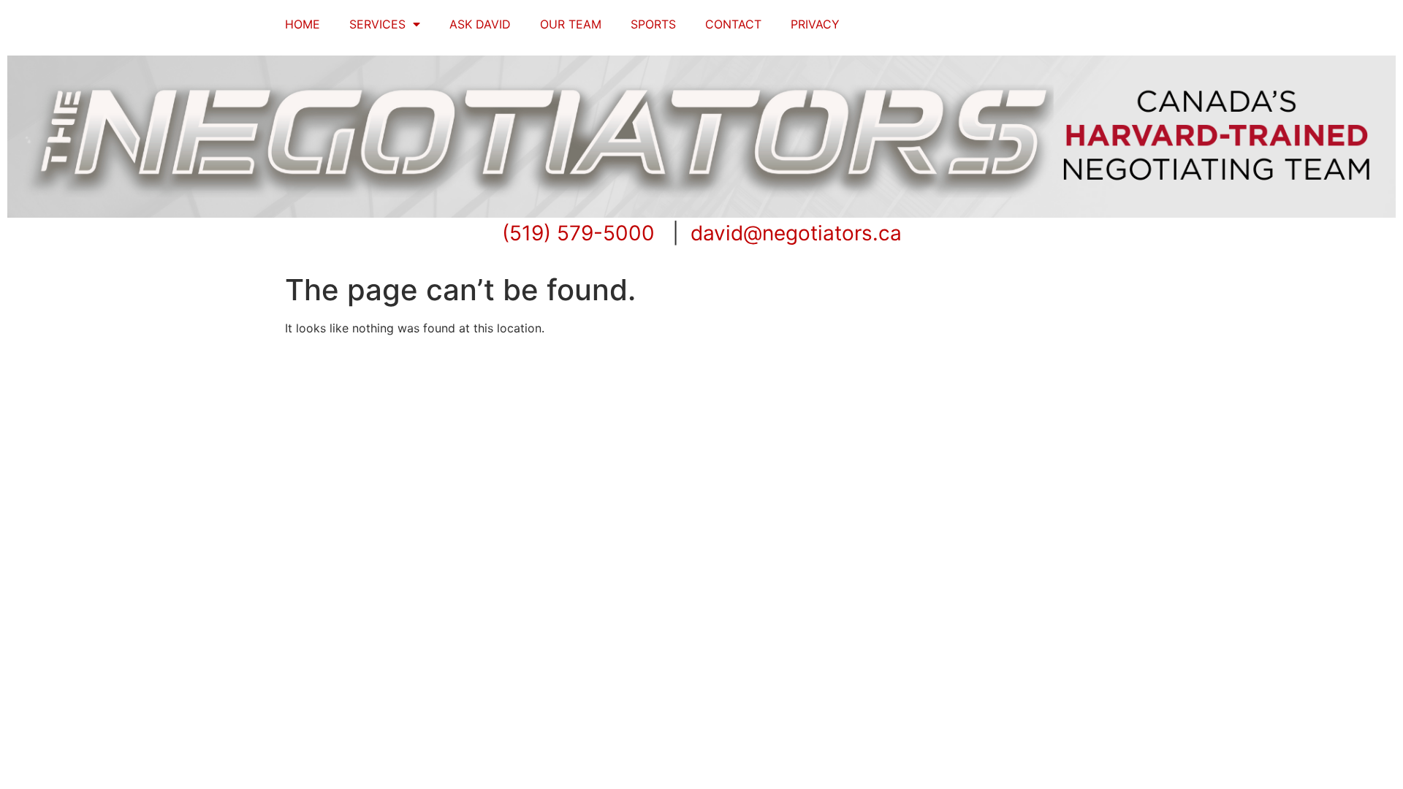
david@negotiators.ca (796, 233)
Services (377, 24)
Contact (733, 24)
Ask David (480, 24)
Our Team (570, 24)
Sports (653, 24)
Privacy (815, 24)
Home (302, 24)
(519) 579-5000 (578, 233)
